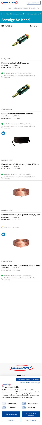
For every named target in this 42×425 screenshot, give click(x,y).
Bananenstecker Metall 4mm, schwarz (17, 113)
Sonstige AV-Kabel (6, 59)
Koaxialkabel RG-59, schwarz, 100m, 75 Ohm (19, 164)
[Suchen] (38, 8)
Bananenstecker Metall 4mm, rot (15, 63)
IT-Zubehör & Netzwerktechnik (14, 14)
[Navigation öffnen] (3, 8)
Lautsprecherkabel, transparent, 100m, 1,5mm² (20, 215)
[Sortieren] (33, 26)
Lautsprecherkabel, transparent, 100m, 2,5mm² (20, 265)
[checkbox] (4, 403)
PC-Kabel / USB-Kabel (34, 14)
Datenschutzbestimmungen (30, 383)
